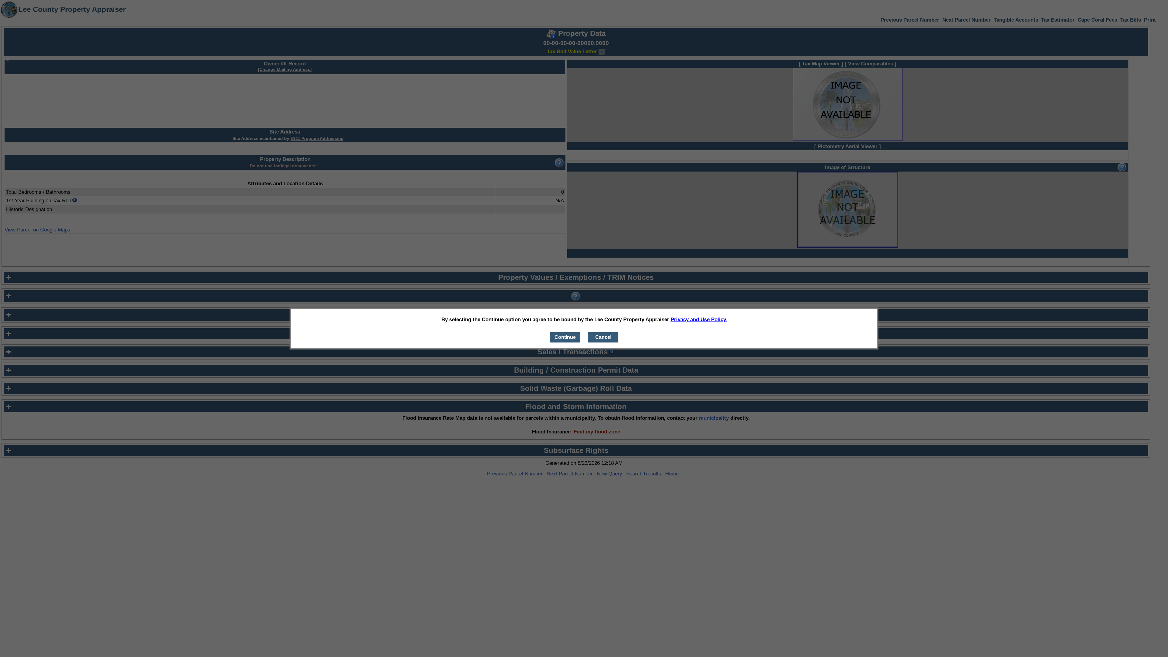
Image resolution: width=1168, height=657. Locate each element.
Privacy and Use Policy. (699, 319)
